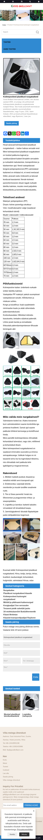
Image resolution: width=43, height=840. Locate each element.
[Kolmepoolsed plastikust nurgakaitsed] (21, 76)
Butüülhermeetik (28, 612)
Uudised (6, 770)
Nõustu (24, 834)
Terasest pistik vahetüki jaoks (16, 608)
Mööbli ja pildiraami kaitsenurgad (18, 602)
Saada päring (11, 123)
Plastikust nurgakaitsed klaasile (17, 593)
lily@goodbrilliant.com (15, 750)
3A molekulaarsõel (11, 612)
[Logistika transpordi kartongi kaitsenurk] (31, 701)
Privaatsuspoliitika (25, 830)
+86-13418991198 (12, 743)
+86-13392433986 (16, 746)
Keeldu (12, 834)
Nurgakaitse (8, 590)
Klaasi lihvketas (10, 615)
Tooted (10, 25)
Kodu (5, 760)
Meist (5, 763)
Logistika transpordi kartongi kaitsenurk (27, 715)
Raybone (31, 618)
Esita (35, 677)
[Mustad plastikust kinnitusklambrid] (12, 701)
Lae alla (6, 773)
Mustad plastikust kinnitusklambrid (12, 715)
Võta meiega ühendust (11, 780)
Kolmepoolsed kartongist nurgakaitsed (26, 25)
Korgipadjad (9, 605)
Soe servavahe (22, 605)
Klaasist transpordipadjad (15, 618)
